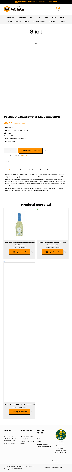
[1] (58, 9)
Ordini (39, 439)
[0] (55, 9)
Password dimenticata (44, 446)
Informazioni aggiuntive (26, 170)
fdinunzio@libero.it (9, 443)
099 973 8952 (10, 441)
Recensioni (44, 170)
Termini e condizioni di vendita (27, 442)
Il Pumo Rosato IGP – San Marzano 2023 (19, 405)
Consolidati (58, 468)
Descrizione (9, 170)
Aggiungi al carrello (30, 150)
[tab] (9, 170)
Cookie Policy (25, 439)
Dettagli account (42, 444)
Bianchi (22, 155)
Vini (26, 155)
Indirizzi (39, 441)
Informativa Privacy (27, 436)
